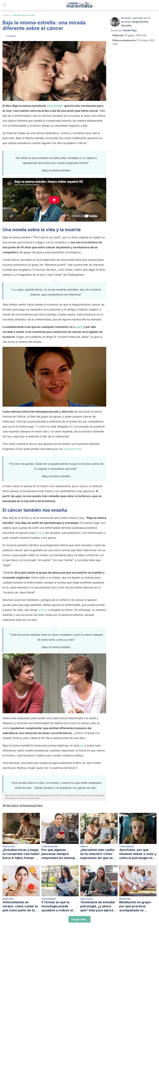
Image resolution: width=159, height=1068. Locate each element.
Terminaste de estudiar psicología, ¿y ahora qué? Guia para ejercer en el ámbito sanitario (97, 906)
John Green (54, 105)
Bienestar (8, 899)
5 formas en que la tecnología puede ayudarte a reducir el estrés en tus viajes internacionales (57, 906)
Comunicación (49, 846)
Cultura (6, 15)
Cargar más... (79, 919)
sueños (42, 609)
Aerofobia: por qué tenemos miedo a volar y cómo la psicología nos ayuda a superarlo (137, 854)
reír (82, 745)
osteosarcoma (72, 448)
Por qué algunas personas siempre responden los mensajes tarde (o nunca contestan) (59, 854)
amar (39, 532)
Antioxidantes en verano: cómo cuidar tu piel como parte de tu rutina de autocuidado (20, 906)
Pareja (84, 846)
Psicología (8, 846)
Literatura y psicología (24, 15)
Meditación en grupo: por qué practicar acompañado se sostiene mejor (135, 906)
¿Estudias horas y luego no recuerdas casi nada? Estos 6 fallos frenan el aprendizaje (21, 854)
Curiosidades (126, 846)
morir (79, 326)
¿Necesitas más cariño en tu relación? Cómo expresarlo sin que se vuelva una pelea (97, 854)
